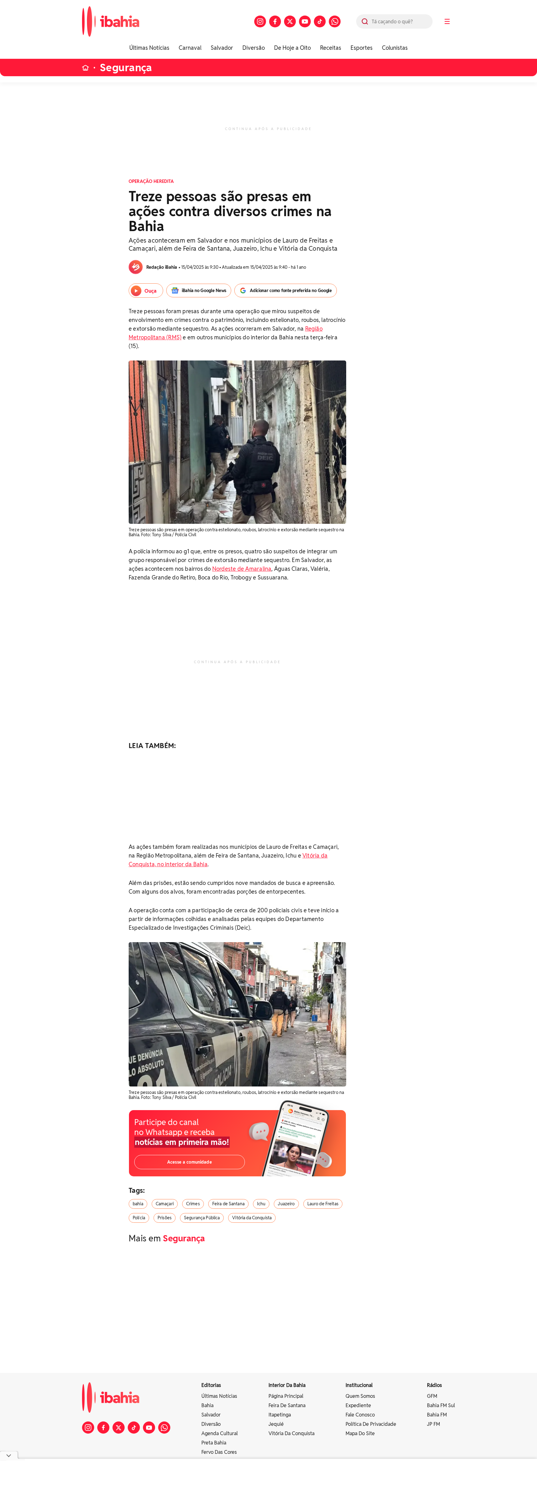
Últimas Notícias (149, 47)
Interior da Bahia (286, 1385)
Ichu (261, 1204)
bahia (138, 1204)
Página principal (285, 1396)
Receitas (330, 47)
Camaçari (165, 1204)
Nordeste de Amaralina (242, 568)
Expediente (358, 1405)
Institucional (359, 1385)
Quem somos (360, 1396)
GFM (432, 1396)
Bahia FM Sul (441, 1405)
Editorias (211, 1385)
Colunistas (395, 47)
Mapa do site (360, 1433)
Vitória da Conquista (252, 1218)
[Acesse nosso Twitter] (290, 21)
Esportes (362, 47)
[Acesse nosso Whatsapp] (335, 21)
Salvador (222, 47)
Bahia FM (437, 1415)
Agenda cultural (219, 1433)
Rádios (434, 1385)
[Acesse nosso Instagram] (260, 21)
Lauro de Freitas (322, 1204)
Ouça (151, 291)
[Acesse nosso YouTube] (305, 21)
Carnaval (190, 47)
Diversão (253, 47)
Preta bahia (213, 1443)
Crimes (193, 1204)
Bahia (207, 1405)
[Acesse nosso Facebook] (275, 21)
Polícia (139, 1218)
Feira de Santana (228, 1204)
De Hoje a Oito (292, 47)
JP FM (433, 1424)
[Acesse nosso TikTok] (320, 21)
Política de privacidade (371, 1424)
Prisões (165, 1218)
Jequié (276, 1424)
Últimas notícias (219, 1396)
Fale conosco (360, 1415)
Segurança (126, 67)
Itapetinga (279, 1415)
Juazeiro (286, 1204)
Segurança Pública (202, 1218)
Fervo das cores (219, 1452)
